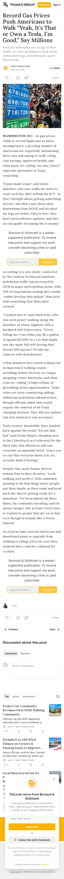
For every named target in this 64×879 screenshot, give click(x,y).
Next (52, 629)
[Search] (57, 696)
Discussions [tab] (29, 696)
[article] (32, 718)
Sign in (57, 4)
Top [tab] (7, 696)
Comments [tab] (11, 653)
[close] (54, 779)
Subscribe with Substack (34, 840)
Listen (56, 68)
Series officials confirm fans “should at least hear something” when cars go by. (24, 754)
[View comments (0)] (18, 77)
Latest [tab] (15, 696)
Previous (13, 629)
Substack (15, 871)
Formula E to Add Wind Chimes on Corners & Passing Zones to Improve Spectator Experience (21, 744)
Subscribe (44, 4)
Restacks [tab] (25, 653)
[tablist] (17, 653)
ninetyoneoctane (20, 66)
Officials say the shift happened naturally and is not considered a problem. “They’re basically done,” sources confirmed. (23, 720)
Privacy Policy (43, 854)
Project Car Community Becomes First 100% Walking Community (23, 710)
